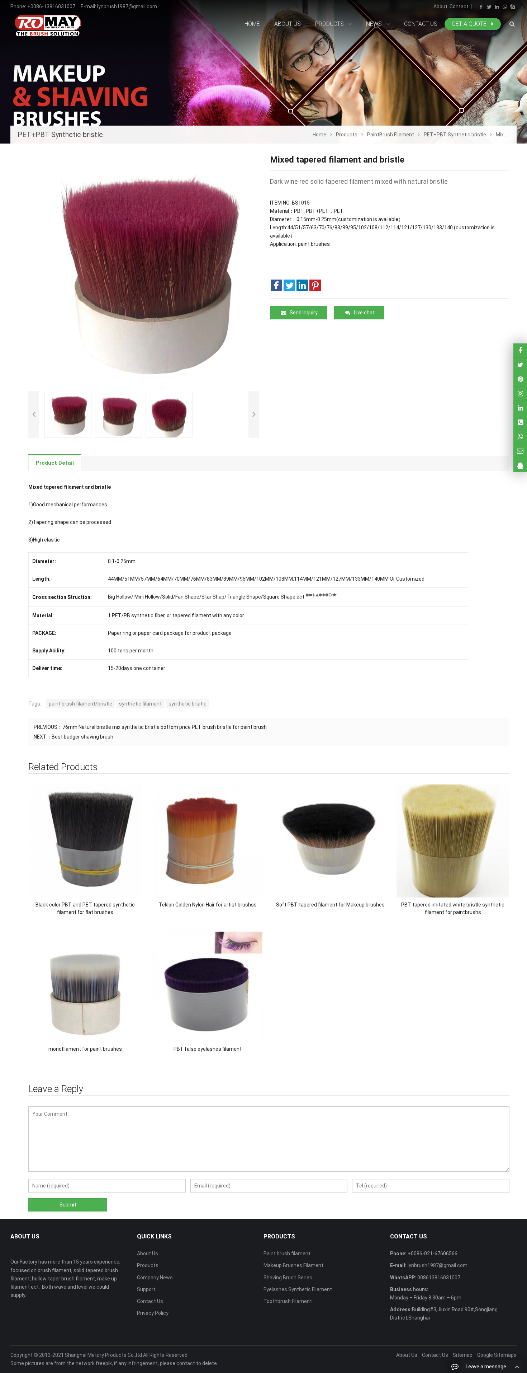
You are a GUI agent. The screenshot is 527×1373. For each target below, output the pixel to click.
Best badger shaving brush (82, 737)
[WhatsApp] (505, 7)
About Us (147, 1253)
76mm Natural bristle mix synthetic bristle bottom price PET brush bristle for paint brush (164, 727)
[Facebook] (481, 7)
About (440, 6)
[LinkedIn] (497, 7)
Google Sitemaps (497, 1355)
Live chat (364, 312)
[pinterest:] (520, 393)
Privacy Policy (152, 1313)
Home (252, 23)
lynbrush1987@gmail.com (127, 6)
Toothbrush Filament (288, 1301)
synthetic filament (140, 704)
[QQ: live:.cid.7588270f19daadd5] (520, 465)
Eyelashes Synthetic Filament (298, 1289)
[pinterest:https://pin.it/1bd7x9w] (520, 379)
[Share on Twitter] (289, 285)
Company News (155, 1277)
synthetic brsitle (187, 704)
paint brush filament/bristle (80, 704)
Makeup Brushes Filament (293, 1265)
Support (146, 1289)
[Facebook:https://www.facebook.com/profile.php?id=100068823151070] (520, 350)
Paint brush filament (287, 1253)
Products (147, 1265)
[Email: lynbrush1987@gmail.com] (520, 451)
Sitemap (463, 1355)
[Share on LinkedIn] (302, 285)
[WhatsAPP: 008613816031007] (520, 437)
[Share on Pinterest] (315, 285)
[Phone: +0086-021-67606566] (520, 422)
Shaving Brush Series (288, 1277)
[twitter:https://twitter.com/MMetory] (520, 365)
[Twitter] (489, 7)
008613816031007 (438, 1277)
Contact (459, 6)
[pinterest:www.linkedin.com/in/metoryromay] (520, 408)
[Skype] (513, 7)
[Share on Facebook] (276, 285)
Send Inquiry (304, 312)
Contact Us (150, 1301)
